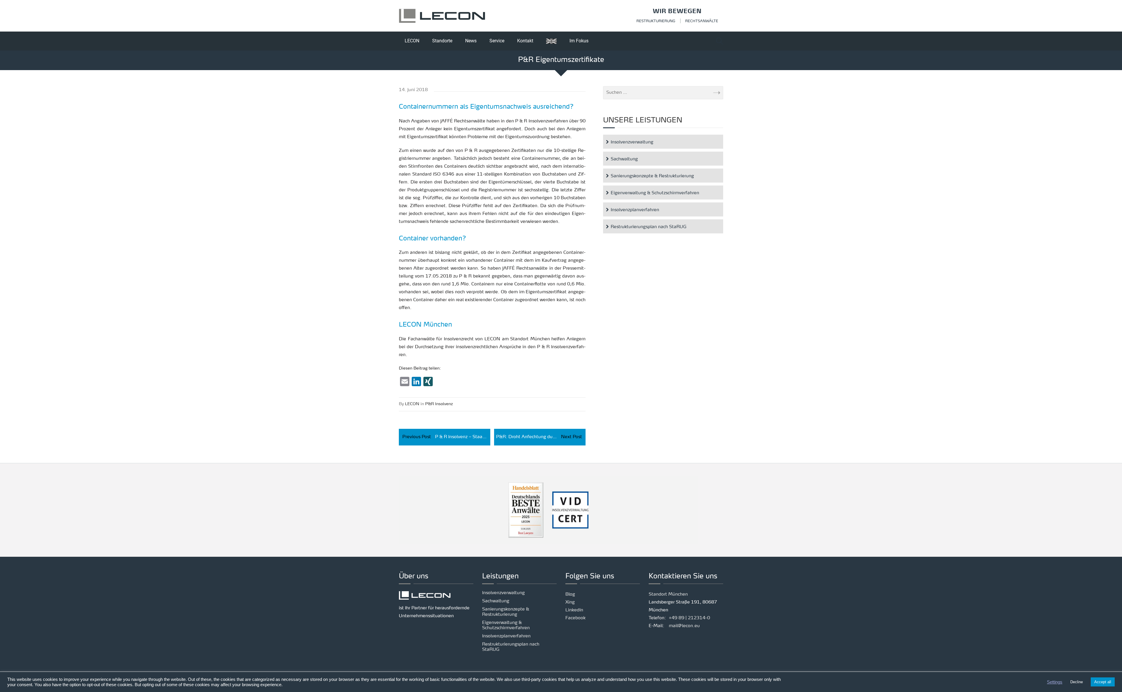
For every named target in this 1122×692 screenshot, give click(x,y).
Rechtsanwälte (701, 21)
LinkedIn (574, 610)
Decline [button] (1076, 682)
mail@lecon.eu (684, 626)
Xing (570, 602)
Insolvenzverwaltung (632, 142)
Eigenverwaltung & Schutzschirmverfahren (655, 193)
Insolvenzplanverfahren (635, 210)
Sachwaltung (624, 159)
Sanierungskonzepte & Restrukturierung (652, 176)
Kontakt (525, 41)
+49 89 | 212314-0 (689, 618)
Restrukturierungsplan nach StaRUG (648, 227)
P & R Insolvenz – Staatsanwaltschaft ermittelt (446, 437)
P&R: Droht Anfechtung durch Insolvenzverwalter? (541, 437)
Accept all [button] (1102, 682)
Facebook (575, 618)
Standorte (442, 41)
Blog (570, 594)
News (471, 41)
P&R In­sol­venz (439, 404)
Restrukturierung (655, 21)
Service (496, 41)
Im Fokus (578, 41)
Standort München (668, 594)
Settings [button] (1054, 682)
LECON (412, 41)
